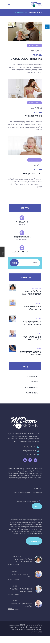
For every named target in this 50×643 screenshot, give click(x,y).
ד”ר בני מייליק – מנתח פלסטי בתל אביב (32, 338)
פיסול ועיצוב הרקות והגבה (33, 478)
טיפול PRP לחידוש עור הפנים (33, 469)
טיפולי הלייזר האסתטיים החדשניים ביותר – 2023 (31, 292)
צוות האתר (37, 54)
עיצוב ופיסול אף (15, 475)
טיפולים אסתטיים (34, 45)
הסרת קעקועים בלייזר (18, 478)
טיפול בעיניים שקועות (30, 471)
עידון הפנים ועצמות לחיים (28, 475)
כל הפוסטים (32, 12)
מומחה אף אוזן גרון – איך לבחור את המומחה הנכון (31, 323)
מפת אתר (34, 632)
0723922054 (31, 455)
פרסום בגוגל (22, 627)
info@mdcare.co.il (29, 451)
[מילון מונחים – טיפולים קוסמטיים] (22, 31)
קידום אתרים (31, 627)
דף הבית (39, 12)
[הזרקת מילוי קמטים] (22, 146)
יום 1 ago (38, 165)
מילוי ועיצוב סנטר (17, 471)
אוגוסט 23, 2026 (13, 564)
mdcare (38, 303)
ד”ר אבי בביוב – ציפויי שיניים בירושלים (32, 308)
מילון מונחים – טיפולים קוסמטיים (26, 58)
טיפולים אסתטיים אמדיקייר (34, 625)
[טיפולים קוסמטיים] (22, 88)
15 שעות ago (36, 50)
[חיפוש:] (26, 263)
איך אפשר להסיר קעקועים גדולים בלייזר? (30, 353)
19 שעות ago (36, 107)
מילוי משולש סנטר (26, 473)
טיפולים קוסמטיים (33, 116)
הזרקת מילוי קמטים (32, 173)
